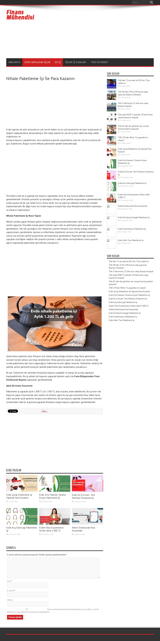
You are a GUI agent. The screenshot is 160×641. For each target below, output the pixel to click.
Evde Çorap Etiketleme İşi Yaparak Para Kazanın (19, 496)
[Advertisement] (97, 32)
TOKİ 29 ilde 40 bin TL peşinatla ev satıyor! (127, 288)
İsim (9, 581)
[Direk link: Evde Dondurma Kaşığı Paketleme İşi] (111, 224)
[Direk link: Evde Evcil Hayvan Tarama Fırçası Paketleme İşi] (54, 491)
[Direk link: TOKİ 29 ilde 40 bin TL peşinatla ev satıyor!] (111, 145)
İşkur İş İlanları (75, 62)
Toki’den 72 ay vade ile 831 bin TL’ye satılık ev (129, 261)
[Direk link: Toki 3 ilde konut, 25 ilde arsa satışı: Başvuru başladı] (111, 110)
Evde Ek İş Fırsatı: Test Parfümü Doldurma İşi (83, 496)
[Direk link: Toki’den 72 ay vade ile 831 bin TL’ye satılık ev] (111, 87)
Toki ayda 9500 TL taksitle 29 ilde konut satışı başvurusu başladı (135, 116)
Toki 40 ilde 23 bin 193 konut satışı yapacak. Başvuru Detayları (133, 93)
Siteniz (10, 600)
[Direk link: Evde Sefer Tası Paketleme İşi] (111, 247)
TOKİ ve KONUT (99, 62)
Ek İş (58, 62)
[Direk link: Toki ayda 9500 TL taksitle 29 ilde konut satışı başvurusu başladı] (111, 122)
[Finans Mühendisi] (20, 18)
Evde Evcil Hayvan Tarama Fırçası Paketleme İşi (52, 496)
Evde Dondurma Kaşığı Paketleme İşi (134, 217)
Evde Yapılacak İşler (37, 62)
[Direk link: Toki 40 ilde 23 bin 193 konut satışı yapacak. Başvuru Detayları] (111, 99)
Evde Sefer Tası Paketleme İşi (130, 240)
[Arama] (151, 2)
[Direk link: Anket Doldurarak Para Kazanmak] (87, 524)
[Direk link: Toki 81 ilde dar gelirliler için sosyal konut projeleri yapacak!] (111, 133)
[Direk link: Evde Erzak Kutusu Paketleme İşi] (111, 236)
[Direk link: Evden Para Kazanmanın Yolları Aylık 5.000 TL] (54, 524)
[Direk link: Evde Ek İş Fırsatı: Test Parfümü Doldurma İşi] (87, 491)
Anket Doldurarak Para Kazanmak (132, 206)
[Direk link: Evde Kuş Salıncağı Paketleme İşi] (22, 524)
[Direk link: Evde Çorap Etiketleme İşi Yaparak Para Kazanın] (22, 491)
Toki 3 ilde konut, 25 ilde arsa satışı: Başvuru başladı (131, 271)
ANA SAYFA (14, 62)
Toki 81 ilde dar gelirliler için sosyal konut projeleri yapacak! (133, 127)
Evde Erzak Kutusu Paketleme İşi (132, 229)
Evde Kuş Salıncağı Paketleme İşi (132, 183)
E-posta (10, 590)
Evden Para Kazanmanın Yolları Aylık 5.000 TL (51, 529)
